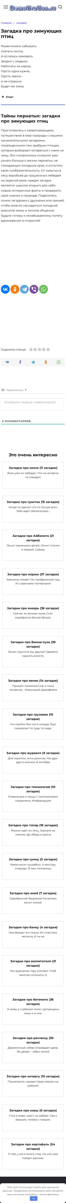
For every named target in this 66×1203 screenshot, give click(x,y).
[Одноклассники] (14, 289)
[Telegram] (24, 289)
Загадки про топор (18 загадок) (33, 825)
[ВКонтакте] (5, 289)
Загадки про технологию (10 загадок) (33, 789)
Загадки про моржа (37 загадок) (33, 574)
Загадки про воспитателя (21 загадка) (33, 963)
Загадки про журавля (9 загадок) (33, 753)
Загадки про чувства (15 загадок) (33, 501)
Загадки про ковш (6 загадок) (33, 1110)
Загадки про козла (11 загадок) (33, 468)
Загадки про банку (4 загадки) (33, 927)
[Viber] (34, 289)
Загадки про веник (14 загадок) (33, 680)
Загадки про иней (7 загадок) (33, 893)
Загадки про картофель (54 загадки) (33, 1146)
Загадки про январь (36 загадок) (33, 608)
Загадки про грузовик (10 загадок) (33, 717)
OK (33, 1198)
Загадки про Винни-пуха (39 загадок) (33, 644)
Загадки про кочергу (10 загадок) (33, 1076)
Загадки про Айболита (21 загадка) (33, 538)
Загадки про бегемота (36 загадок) (33, 1002)
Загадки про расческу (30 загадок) (33, 1040)
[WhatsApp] (43, 289)
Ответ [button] (9, 96)
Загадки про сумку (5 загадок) (33, 859)
